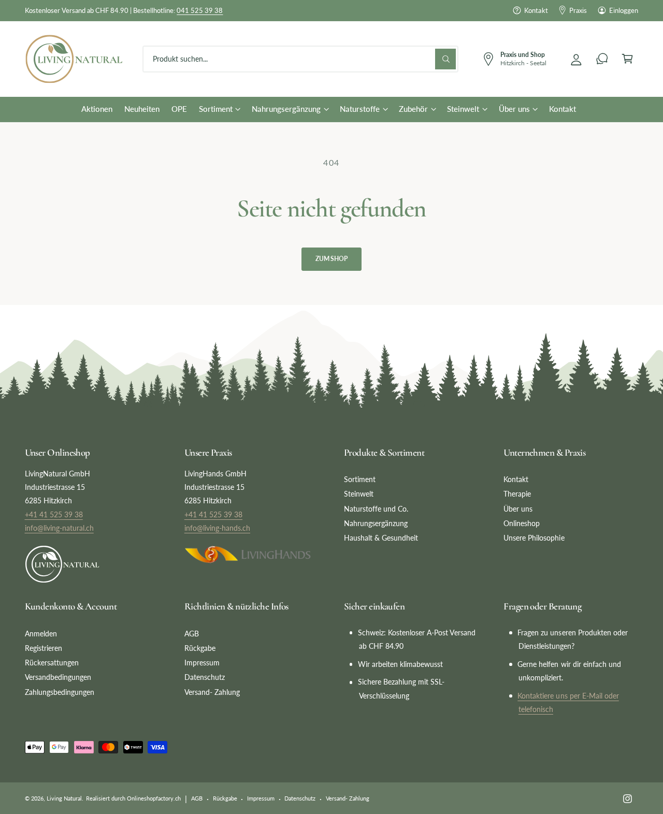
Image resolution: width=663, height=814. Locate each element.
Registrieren (43, 648)
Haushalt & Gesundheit (381, 537)
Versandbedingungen (58, 677)
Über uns (514, 108)
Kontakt (535, 10)
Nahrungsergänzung (286, 108)
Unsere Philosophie (533, 537)
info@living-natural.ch (59, 528)
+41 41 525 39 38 (54, 514)
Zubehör (413, 108)
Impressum (202, 662)
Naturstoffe (360, 108)
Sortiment (216, 108)
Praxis (578, 10)
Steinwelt (463, 108)
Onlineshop (521, 523)
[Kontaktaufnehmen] (602, 58)
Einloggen (623, 10)
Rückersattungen (52, 662)
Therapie (517, 493)
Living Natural (64, 798)
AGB (191, 633)
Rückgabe (199, 648)
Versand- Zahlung (212, 692)
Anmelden (41, 633)
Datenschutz (204, 677)
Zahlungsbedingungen (59, 692)
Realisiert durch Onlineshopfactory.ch (133, 798)
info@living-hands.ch (217, 528)
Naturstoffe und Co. (376, 508)
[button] (627, 58)
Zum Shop (331, 259)
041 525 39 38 (200, 10)
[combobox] (300, 58)
